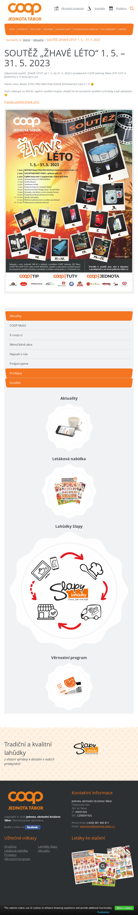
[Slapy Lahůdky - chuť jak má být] (86, 748)
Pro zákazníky (108, 29)
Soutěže (15, 383)
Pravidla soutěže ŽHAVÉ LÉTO (21, 102)
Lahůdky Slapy (63, 29)
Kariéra (122, 29)
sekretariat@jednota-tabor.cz (97, 826)
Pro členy (35, 29)
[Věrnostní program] (69, 686)
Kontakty (100, 8)
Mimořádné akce (21, 345)
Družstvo (22, 29)
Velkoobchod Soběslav (85, 29)
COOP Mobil (18, 325)
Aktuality (38, 40)
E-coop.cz (16, 335)
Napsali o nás (19, 354)
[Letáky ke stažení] (103, 866)
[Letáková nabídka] (69, 491)
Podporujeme (19, 364)
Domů (26, 40)
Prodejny (121, 8)
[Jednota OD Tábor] (24, 12)
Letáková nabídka (16, 851)
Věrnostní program (72, 8)
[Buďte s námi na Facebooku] (32, 827)
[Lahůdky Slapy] (69, 591)
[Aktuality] (69, 427)
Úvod (12, 29)
